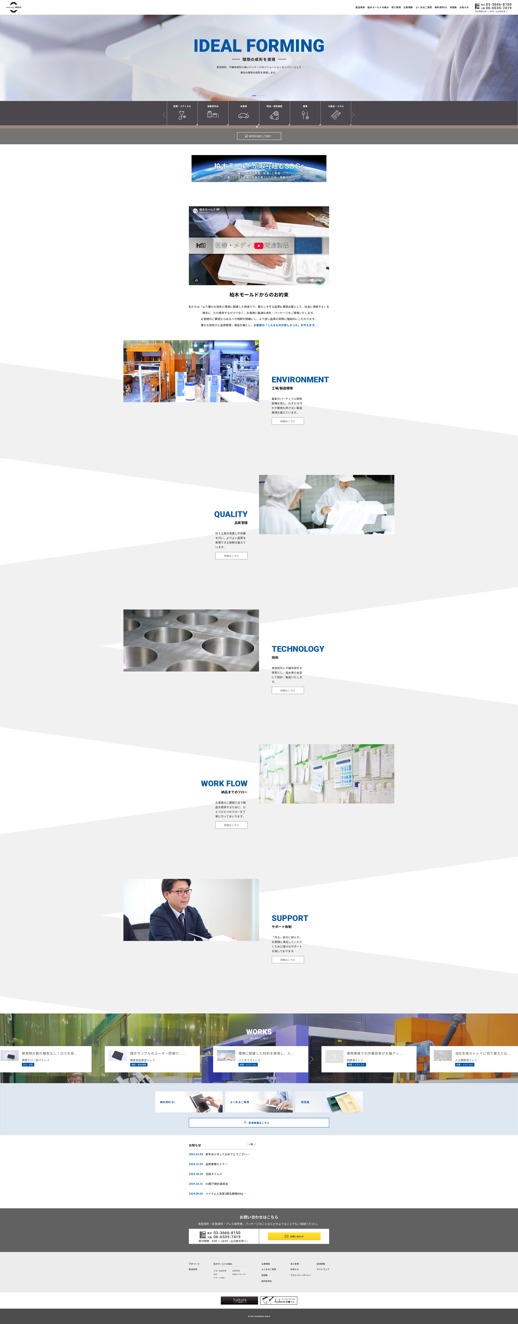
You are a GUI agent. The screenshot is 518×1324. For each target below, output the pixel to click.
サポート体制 (219, 1277)
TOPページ (194, 1264)
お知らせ (464, 7)
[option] (259, 58)
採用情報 (321, 1264)
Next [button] (352, 114)
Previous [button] (165, 114)
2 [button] (259, 95)
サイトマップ (323, 1269)
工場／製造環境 (220, 1270)
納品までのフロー (239, 1274)
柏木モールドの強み (378, 7)
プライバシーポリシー (300, 1275)
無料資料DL (441, 7)
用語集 (453, 7)
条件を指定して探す (260, 136)
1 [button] (254, 95)
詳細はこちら (287, 421)
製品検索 (360, 7)
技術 (215, 1274)
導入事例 (396, 7)
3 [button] (264, 95)
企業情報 (408, 7)
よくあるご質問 (423, 7)
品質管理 (236, 1270)
